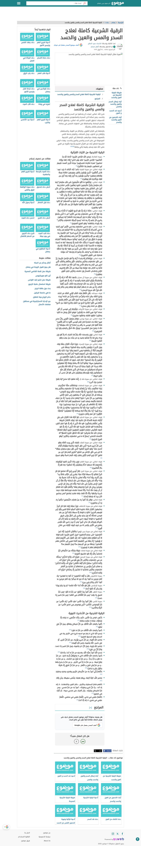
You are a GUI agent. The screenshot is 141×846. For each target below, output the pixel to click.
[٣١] (97, 626)
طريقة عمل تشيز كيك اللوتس (39, 280)
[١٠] (80, 305)
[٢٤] (73, 553)
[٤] (76, 166)
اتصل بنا (27, 832)
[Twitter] (117, 834)
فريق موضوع (25, 840)
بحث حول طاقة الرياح (43, 288)
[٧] (79, 255)
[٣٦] (59, 652)
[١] (73, 146)
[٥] (81, 178)
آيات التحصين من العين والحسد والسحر (115, 120)
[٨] (94, 274)
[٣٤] (70, 642)
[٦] (70, 223)
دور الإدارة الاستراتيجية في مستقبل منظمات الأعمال (37, 303)
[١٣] (90, 340)
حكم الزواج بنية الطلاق (42, 297)
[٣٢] (70, 630)
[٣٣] (79, 636)
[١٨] (101, 458)
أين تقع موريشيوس (43, 275)
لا (76, 741)
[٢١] (89, 502)
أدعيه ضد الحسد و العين (115, 112)
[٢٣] (80, 547)
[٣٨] (101, 674)
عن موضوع (46, 832)
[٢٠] (82, 496)
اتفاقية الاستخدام (24, 836)
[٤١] (77, 700)
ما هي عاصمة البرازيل (42, 292)
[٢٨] (96, 598)
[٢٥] (90, 572)
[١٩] (91, 467)
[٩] (80, 290)
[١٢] (93, 331)
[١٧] (90, 439)
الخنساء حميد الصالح (94, 43)
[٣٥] (88, 649)
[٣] (71, 146)
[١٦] (77, 413)
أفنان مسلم (95, 46)
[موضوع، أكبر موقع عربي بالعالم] (118, 3)
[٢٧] (84, 588)
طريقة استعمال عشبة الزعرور (39, 284)
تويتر (100, 751)
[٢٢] (97, 528)
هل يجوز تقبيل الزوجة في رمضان (38, 267)
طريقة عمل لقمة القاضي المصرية (38, 271)
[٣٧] (86, 668)
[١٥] (88, 382)
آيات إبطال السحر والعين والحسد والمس (115, 104)
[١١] (71, 315)
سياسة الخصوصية (44, 836)
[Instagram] (113, 834)
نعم (83, 741)
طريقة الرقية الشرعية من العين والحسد (116, 95)
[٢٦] (81, 582)
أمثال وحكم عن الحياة (42, 262)
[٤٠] (92, 693)
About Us (47, 840)
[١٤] (92, 375)
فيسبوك (109, 751)
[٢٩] (90, 607)
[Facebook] (122, 834)
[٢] (72, 146)
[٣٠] (78, 620)
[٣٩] (101, 680)
